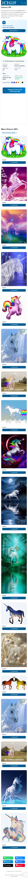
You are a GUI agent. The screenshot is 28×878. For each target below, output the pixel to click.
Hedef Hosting (14, 875)
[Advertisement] (14, 109)
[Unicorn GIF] (14, 147)
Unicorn (4, 160)
